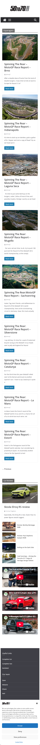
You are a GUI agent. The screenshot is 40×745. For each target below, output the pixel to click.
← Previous (6, 469)
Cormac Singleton (11, 511)
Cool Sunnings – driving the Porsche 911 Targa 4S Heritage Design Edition (26, 558)
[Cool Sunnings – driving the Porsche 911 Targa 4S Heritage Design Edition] (9, 559)
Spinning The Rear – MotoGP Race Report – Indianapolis (17, 127)
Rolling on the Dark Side (25, 547)
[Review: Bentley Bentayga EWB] (9, 526)
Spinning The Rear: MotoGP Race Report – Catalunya (17, 363)
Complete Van (7, 664)
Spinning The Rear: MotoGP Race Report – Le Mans (19, 400)
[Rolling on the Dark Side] (9, 547)
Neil (3, 693)
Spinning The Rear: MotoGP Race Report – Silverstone (17, 329)
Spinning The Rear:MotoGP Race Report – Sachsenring (19, 294)
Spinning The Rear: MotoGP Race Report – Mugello (17, 237)
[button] (37, 703)
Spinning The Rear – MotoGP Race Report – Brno (17, 67)
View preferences (20, 737)
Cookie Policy (19, 742)
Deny (20, 731)
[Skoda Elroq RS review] (20, 493)
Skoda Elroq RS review (17, 507)
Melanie (5, 685)
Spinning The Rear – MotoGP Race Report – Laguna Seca (17, 183)
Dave (4, 680)
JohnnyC (8, 74)
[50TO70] (4, 19)
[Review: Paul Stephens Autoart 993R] (9, 537)
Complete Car (7, 659)
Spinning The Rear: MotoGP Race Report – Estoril (17, 434)
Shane (4, 689)
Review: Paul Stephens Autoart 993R (25, 537)
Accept (20, 726)
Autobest (5, 668)
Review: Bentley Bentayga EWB (26, 526)
